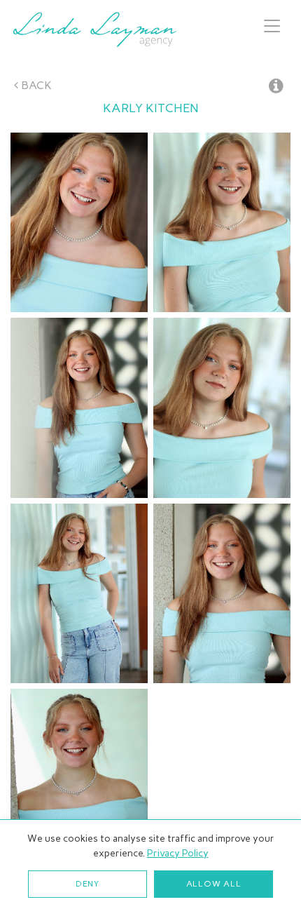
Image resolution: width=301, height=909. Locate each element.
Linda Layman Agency (94, 29)
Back (35, 85)
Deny (87, 884)
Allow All (213, 884)
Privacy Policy (178, 853)
